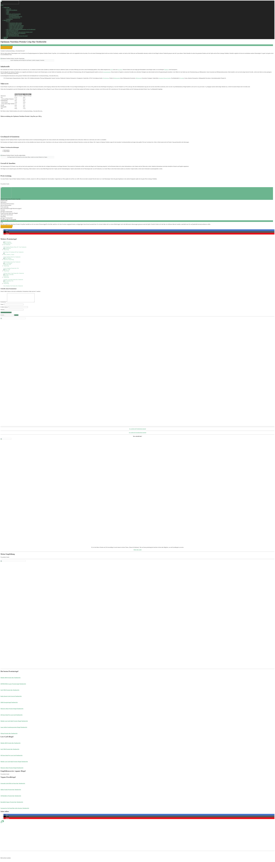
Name (2, 304)
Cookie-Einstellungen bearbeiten (137, 835)
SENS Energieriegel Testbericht (9, 702)
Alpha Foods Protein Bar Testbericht (11, 789)
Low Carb (8, 8)
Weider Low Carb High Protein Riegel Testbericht (14, 721)
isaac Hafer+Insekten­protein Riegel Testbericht (14, 727)
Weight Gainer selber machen (15, 28)
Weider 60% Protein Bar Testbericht (10, 677)
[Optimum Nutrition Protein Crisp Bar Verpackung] (6, 197)
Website (2, 309)
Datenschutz (6, 842)
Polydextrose (106, 78)
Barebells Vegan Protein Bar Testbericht (12, 802)
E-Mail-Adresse (5, 307)
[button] (5, 230)
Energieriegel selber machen (15, 23)
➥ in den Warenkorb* (6, 48)
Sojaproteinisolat (107, 72)
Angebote (5, 37)
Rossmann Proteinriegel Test (15, 16)
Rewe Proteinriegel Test (14, 17)
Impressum (5, 841)
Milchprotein (139, 78)
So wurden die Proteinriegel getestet (137, 428)
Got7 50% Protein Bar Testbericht (10, 690)
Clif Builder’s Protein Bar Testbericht (11, 796)
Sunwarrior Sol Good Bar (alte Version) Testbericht (15, 808)
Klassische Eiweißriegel (11, 10)
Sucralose (120, 69)
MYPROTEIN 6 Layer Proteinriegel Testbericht (13, 684)
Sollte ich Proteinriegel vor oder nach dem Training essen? (19, 32)
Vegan (7, 11)
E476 (111, 69)
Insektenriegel (9, 19)
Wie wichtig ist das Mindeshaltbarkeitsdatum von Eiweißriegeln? (21, 29)
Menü (2, 5)
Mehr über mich (138, 549)
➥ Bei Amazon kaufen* (7, 47)
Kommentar (4, 301)
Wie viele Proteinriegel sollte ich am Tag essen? (17, 35)
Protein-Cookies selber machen (16, 26)
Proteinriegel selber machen (15, 24)
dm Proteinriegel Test (14, 15)
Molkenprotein (116, 78)
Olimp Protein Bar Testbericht (9, 733)
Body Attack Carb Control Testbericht (11, 696)
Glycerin (181, 78)
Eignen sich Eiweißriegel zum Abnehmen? (16, 33)
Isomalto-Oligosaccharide (165, 78)
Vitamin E (166, 69)
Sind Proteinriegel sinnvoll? (12, 34)
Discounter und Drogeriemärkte (13, 14)
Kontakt (5, 844)
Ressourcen (3, 828)
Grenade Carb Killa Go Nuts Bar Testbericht (13, 783)
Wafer (7, 12)
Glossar (5, 38)
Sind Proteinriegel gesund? (12, 30)
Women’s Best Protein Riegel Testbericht (12, 708)
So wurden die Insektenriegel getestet (137, 432)
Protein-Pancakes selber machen (16, 25)
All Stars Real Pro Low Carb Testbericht (11, 715)
